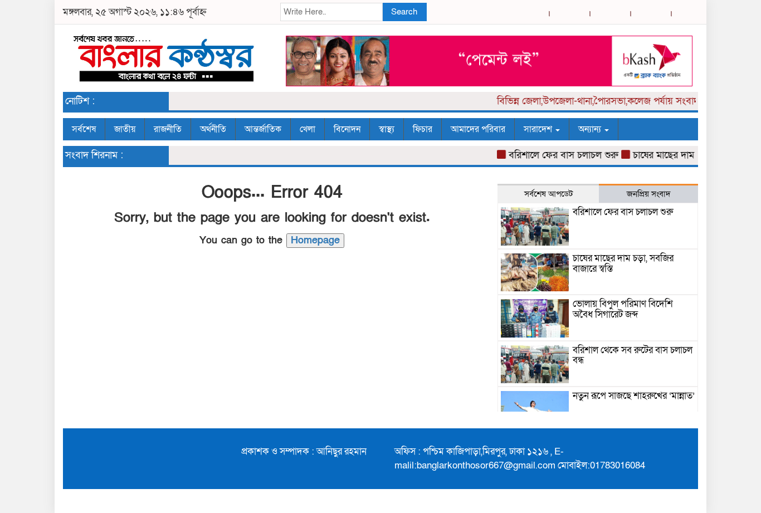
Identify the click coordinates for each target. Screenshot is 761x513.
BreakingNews (663, 501)
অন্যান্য (590, 129)
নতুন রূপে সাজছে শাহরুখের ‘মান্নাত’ (634, 395)
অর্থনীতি (213, 129)
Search (404, 11)
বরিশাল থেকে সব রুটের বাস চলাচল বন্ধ (632, 355)
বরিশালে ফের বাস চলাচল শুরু (558, 155)
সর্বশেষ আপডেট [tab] (548, 193)
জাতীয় (124, 129)
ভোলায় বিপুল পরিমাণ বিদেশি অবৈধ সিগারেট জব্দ (623, 309)
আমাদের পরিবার (478, 129)
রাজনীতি (168, 129)
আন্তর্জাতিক (263, 129)
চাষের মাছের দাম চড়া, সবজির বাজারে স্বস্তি (623, 263)
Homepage (315, 240)
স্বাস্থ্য (386, 129)
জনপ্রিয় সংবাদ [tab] (649, 193)
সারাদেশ (539, 129)
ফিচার (422, 129)
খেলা (307, 129)
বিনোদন (347, 129)
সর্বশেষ (84, 129)
